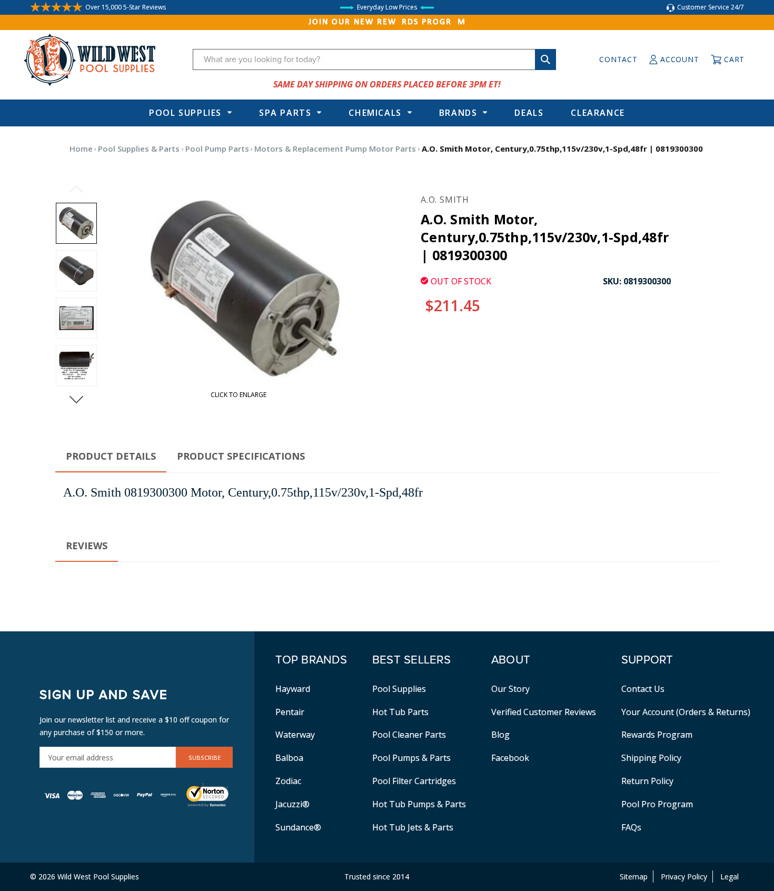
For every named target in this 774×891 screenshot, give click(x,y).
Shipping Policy (651, 758)
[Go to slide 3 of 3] (76, 189)
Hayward (292, 689)
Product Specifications (241, 456)
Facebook (510, 758)
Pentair (289, 712)
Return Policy (647, 781)
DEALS (528, 112)
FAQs (631, 827)
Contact (618, 59)
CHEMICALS (375, 112)
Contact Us (642, 689)
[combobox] (374, 59)
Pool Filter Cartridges (414, 781)
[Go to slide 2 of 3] (76, 399)
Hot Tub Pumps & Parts (419, 804)
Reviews (86, 545)
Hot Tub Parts (400, 712)
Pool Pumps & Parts (411, 758)
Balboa (289, 758)
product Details (111, 456)
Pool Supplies (185, 112)
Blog (500, 734)
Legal (729, 877)
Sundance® (298, 827)
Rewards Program (656, 734)
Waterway (295, 734)
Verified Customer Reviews (543, 712)
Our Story (510, 689)
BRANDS (458, 112)
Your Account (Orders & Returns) (685, 712)
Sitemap (634, 877)
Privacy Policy (684, 877)
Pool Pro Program (657, 804)
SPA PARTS (285, 112)
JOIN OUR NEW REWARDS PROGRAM (387, 22)
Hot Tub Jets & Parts (412, 827)
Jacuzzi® (292, 804)
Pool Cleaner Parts (409, 734)
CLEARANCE (597, 112)
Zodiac (288, 781)
